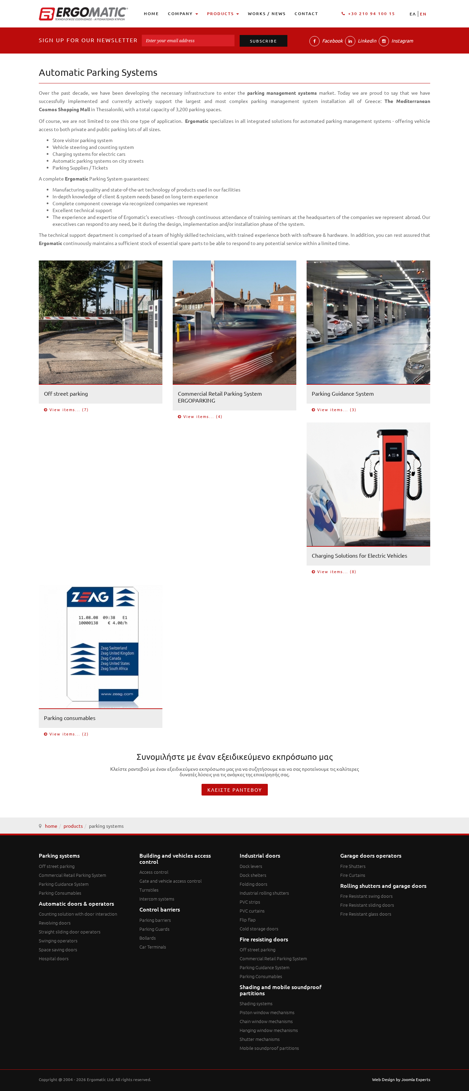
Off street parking (66, 393)
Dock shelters (253, 875)
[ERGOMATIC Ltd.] (83, 14)
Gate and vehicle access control (170, 881)
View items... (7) (69, 409)
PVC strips (250, 901)
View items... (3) (337, 409)
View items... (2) (69, 733)
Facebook (332, 40)
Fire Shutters (353, 866)
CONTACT (306, 13)
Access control (153, 872)
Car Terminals (152, 946)
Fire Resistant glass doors (365, 913)
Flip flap (248, 919)
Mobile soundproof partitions (269, 1048)
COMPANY (181, 13)
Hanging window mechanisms (269, 1030)
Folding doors (253, 884)
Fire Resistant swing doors (366, 896)
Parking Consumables (60, 893)
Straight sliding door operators (70, 931)
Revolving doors (55, 922)
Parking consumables (69, 717)
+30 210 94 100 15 (371, 13)
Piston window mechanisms (267, 1012)
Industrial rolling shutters (264, 893)
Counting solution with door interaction (78, 913)
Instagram (401, 40)
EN (423, 14)
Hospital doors (54, 958)
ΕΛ (413, 14)
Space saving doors (58, 949)
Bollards (147, 938)
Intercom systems (156, 898)
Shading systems (256, 1003)
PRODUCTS (221, 13)
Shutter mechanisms (260, 1039)
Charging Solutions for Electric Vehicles (359, 555)
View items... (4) (203, 416)
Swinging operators (58, 940)
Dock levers (251, 866)
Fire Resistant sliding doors (367, 905)
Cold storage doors (259, 928)
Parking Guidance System (343, 393)
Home (51, 826)
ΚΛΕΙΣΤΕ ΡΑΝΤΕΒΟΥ (234, 790)
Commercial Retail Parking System (72, 875)
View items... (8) (337, 571)
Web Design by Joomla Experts (401, 1079)
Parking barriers (155, 920)
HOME (151, 13)
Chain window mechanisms (266, 1021)
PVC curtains (252, 910)
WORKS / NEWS (267, 13)
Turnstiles (149, 889)
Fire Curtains (352, 875)
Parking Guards (154, 929)
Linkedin (366, 40)
